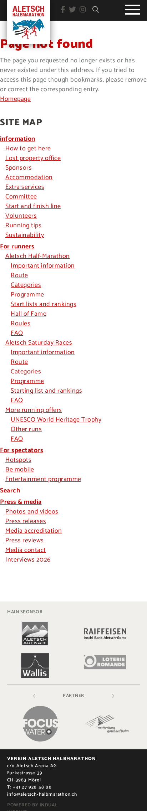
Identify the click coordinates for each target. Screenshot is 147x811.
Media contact (25, 550)
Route (19, 275)
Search (10, 490)
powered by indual (32, 805)
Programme (27, 294)
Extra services (24, 187)
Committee (21, 196)
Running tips (23, 225)
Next (112, 695)
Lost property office (33, 158)
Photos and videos (32, 511)
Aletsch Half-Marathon (37, 256)
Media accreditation (33, 531)
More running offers (33, 410)
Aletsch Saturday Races (38, 342)
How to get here (28, 148)
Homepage (15, 99)
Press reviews (24, 540)
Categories (26, 285)
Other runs (26, 429)
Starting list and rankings (46, 391)
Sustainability (24, 235)
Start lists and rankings (43, 304)
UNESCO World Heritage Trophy (56, 419)
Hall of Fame (28, 314)
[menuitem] (73, 139)
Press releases (25, 521)
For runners (17, 246)
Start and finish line (33, 206)
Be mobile (19, 469)
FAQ (17, 333)
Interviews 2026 (28, 559)
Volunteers (21, 216)
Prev (34, 695)
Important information (43, 265)
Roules (20, 323)
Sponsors (18, 167)
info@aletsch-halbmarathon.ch (42, 794)
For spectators (21, 450)
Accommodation (29, 177)
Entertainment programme (43, 479)
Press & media (21, 502)
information (17, 139)
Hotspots (18, 460)
